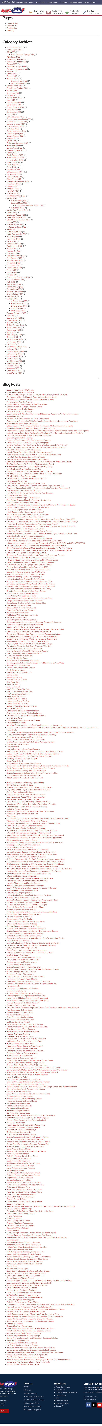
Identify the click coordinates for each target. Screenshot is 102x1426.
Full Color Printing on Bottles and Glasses (23, 1175)
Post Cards (11, 251)
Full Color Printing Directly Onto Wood (22, 1156)
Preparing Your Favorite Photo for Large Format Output (28, 569)
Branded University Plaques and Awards (23, 897)
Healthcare (11, 184)
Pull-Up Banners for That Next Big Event (23, 1003)
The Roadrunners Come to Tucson (20, 1165)
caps (8, 100)
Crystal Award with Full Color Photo (21, 1134)
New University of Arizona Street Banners (23, 749)
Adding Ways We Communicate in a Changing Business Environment (34, 622)
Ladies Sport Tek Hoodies (17, 699)
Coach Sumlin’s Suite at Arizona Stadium (23, 711)
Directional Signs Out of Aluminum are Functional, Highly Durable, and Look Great (39, 1280)
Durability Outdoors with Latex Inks (21, 1005)
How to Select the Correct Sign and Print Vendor (26, 457)
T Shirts (10, 323)
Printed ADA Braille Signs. (17, 658)
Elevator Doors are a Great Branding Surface (24, 1098)
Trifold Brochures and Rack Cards (20, 785)
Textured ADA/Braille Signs (18, 1228)
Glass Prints (11, 179)
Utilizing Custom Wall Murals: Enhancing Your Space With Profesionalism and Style (40, 426)
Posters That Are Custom (17, 679)
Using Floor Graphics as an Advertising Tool (24, 509)
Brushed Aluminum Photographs (20, 1223)
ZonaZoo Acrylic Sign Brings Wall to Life (23, 660)
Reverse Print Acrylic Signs (17, 1268)
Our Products (12, 26)
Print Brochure (12, 260)
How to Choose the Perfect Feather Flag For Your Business (30, 493)
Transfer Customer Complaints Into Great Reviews (26, 591)
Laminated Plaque (14, 215)
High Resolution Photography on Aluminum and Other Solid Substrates (35, 1352)
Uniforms (10, 349)
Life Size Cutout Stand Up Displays (20, 1225)
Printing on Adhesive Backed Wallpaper (22, 1053)
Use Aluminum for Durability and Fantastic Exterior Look (29, 1283)
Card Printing (12, 105)
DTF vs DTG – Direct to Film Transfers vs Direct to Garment (30, 471)
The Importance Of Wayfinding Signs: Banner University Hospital (32, 636)
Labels (9, 212)
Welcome (10, 366)
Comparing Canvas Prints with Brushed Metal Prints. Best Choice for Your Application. (41, 732)
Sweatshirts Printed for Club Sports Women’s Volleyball (29, 646)
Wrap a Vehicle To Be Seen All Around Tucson (25, 517)
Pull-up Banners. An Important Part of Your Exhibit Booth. (29, 1307)
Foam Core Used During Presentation (21, 1194)
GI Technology (12, 172)
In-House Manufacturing (16, 991)
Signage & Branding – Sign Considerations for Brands (28, 459)
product (10, 272)
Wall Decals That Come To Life (19, 672)
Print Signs (11, 265)
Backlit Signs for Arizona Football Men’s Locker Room (28, 514)
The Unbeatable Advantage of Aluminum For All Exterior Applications (34, 837)
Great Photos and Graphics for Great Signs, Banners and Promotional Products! (38, 766)
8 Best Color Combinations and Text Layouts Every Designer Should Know (36, 447)
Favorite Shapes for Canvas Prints (20, 1012)
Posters (10, 253)
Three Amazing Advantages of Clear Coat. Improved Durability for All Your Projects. (39, 548)
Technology (11, 330)
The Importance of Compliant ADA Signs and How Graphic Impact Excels (35, 864)
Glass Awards (12, 176)
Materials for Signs (14, 227)
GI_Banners (11, 174)
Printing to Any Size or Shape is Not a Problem (25, 1051)
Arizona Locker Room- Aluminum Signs (22, 890)
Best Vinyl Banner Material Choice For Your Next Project (29, 632)
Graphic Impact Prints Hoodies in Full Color (24, 967)
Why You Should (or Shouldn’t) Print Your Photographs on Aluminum (34, 725)
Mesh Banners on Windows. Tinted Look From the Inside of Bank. (33, 1314)
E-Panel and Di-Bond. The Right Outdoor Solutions (27, 902)
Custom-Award (13, 126)
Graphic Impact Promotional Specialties (22, 620)
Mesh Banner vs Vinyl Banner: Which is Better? (25, 512)
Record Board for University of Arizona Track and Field (28, 1144)
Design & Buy (12, 23)
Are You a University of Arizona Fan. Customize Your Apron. (30, 952)
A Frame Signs (17, 301)
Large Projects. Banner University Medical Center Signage (29, 644)
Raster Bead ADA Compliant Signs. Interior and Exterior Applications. (34, 634)
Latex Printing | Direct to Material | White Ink (24, 653)
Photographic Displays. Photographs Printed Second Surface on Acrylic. (35, 842)
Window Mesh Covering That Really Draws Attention (28, 641)
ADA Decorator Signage (20, 54)
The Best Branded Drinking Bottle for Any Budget (26, 770)
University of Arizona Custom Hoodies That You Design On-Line (32, 900)
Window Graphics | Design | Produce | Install (24, 407)
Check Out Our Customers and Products (23, 988)
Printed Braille (12, 267)
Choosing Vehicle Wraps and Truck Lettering (24, 737)
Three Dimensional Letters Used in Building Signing (27, 1285)
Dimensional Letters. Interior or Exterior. (22, 840)
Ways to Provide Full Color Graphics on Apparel (26, 574)
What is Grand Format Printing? (19, 411)
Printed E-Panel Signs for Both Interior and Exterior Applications (32, 912)
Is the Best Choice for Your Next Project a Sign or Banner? (29, 531)
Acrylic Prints (16, 200)
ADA (9, 52)
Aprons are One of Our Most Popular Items (24, 1182)
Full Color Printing (14, 1218)
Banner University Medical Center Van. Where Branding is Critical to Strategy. (37, 1070)
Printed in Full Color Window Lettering (22, 1048)
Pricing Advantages (14, 1216)
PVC (8, 282)
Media (9, 229)
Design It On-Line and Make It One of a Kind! (24, 1201)
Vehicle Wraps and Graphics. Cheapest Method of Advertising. (31, 1350)
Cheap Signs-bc (13, 107)
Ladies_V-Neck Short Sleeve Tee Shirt (21, 706)
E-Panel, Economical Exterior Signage (21, 909)
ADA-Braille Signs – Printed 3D (19, 940)
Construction (12, 112)
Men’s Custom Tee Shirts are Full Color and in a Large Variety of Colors (35, 751)
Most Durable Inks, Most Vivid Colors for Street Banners (29, 873)
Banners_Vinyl (12, 85)
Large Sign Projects (14, 217)
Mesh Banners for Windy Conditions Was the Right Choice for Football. (35, 1316)
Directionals (11, 816)
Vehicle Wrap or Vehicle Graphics (20, 847)
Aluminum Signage (14, 62)
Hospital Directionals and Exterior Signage (23, 883)
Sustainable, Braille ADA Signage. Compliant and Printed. (29, 565)
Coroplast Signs (13, 1240)
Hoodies (10, 186)
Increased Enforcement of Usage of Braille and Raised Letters (31, 1347)
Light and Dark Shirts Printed (18, 1022)
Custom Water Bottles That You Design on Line (25, 1062)
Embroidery (11, 145)
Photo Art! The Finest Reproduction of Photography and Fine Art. (32, 524)
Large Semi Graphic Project (17, 1077)
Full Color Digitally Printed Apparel (20, 1300)
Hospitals (10, 188)
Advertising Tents (14, 59)
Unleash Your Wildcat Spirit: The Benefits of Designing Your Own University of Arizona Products (45, 433)
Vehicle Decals (12, 675)
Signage (10, 299)
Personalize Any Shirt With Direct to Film (23, 960)
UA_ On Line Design (15, 718)
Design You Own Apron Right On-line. (22, 948)
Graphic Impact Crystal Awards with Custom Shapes (27, 1137)
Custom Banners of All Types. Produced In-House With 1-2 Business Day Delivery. (40, 550)
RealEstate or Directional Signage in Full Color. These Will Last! (32, 830)
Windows (11, 368)
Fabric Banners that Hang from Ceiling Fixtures (25, 1024)
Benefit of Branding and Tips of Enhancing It (24, 576)
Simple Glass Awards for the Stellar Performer (25, 1139)
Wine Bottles (12, 370)
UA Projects (11, 342)
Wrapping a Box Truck (15, 416)
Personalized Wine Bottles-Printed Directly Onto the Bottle (30, 1211)
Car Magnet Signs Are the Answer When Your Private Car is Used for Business (38, 818)
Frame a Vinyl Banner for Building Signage (23, 1335)
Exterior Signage (13, 150)
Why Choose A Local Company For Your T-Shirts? (26, 478)
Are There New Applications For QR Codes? (24, 490)
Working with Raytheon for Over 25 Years (23, 1163)
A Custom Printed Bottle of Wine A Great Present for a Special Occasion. (35, 861)
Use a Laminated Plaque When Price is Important (26, 797)
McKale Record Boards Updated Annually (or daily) (27, 1247)
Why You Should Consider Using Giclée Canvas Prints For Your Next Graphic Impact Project (43, 1007)
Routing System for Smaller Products (21, 1290)
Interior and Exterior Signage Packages (22, 924)
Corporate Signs (13, 117)
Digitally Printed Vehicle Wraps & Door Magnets (26, 976)
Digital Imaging (13, 133)
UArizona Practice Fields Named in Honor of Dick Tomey (29, 588)
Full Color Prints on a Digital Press (20, 1043)
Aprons (10, 64)
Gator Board (16, 308)
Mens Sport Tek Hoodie (16, 696)
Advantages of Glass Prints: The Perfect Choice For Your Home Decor (34, 474)
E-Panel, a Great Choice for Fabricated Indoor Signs (27, 904)
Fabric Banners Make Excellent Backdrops (23, 1031)
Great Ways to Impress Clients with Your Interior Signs (28, 1094)
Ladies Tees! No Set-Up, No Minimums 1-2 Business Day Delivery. (33, 754)
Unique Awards (13, 1230)
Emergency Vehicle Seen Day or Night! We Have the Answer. (31, 584)
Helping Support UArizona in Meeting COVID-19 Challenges (30, 562)
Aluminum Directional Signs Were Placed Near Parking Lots (30, 811)
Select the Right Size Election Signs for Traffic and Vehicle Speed (32, 854)
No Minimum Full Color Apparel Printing (22, 979)
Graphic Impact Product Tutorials (19, 438)
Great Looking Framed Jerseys (18, 1221)
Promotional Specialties (16, 277)
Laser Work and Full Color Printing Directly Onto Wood (29, 802)
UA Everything (12, 339)
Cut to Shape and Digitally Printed (20, 1278)
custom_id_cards (13, 124)
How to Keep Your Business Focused (21, 596)
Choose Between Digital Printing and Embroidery (26, 1084)
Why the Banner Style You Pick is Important (24, 469)
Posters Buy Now (14, 255)
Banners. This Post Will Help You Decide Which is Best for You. (32, 983)
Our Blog (10, 30)
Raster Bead (11, 284)
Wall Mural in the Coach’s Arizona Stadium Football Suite (29, 598)
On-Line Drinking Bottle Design (19, 1209)
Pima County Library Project (18, 1108)
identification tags (14, 196)
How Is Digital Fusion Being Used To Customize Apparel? (29, 452)
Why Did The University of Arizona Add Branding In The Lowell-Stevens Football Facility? (42, 521)
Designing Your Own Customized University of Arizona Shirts (31, 428)
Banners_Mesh (17, 81)
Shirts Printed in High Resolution (20, 1017)
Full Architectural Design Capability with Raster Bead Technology (32, 866)
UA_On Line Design (14, 346)
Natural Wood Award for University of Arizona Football (28, 1142)
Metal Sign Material (14, 234)
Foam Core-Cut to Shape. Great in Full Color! (24, 1189)
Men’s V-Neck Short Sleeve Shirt (19, 691)
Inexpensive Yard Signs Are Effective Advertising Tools (28, 1362)
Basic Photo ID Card (15, 761)
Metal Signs (15, 311)
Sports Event (12, 318)
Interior (9, 198)
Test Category (12, 334)
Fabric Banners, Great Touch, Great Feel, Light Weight (28, 1000)
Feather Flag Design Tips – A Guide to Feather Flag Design (30, 466)
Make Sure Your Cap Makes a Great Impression (25, 1185)
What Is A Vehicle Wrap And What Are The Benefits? (28, 849)
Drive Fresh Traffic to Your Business (21, 610)
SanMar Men (12, 289)
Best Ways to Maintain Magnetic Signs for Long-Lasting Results (32, 397)
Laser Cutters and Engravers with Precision (24, 1292)
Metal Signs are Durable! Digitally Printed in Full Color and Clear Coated (35, 835)
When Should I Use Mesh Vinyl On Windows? (25, 529)
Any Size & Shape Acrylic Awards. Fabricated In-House (28, 790)
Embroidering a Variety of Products (20, 392)
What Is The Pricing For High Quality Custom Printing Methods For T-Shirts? (37, 445)
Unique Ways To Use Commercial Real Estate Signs (27, 404)
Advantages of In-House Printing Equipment (24, 713)
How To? (10, 191)
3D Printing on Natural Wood (18, 1113)
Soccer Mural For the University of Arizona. (23, 627)
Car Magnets (12, 102)
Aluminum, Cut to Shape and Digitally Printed (25, 624)
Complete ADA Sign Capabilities (19, 893)
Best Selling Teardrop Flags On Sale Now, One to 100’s (29, 500)
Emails (9, 141)
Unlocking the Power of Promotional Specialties (25, 536)
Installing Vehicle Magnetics (18, 809)
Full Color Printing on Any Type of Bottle (23, 1302)
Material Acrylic (13, 224)
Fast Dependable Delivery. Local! (19, 1010)
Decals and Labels (14, 131)
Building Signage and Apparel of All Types (23, 926)
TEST (9, 332)
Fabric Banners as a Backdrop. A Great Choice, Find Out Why (31, 768)
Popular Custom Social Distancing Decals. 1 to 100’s (27, 567)
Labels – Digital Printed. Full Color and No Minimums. (28, 507)
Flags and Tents (13, 157)
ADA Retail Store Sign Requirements (21, 476)
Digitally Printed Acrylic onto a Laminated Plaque (26, 794)
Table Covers (12, 327)
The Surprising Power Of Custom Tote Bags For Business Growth (33, 969)
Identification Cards (14, 677)
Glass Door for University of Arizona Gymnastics (26, 739)
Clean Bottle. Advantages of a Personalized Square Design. (30, 1060)
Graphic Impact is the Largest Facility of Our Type (26, 995)
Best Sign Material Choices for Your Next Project (26, 572)
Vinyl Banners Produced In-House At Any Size (25, 933)
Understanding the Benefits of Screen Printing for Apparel (29, 538)
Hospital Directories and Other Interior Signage (25, 885)
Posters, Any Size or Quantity (18, 1034)
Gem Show (11, 169)
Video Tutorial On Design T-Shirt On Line (23, 497)
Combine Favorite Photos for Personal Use (23, 775)
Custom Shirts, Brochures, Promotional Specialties (26, 928)
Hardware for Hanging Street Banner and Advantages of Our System (34, 871)
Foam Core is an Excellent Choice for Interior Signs (26, 825)
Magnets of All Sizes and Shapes (20, 1177)
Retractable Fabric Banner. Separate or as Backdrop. (27, 1027)
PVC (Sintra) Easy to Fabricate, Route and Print (25, 1252)
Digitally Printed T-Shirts (16, 1199)
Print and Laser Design (16, 1122)
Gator (9, 167)
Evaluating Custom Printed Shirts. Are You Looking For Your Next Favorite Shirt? (38, 488)
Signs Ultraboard (13, 687)
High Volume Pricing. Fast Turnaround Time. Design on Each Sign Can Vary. (37, 1237)
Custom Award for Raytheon (18, 1161)
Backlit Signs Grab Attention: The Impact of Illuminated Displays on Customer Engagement (42, 414)
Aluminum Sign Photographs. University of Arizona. (27, 821)
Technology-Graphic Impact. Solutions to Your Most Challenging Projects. (35, 555)
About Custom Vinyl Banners (18, 665)
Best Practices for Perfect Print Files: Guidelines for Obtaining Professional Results (39, 462)
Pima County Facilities (15, 1170)
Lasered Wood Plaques (16, 220)
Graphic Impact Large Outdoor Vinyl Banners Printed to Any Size (32, 773)
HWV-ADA (11, 193)
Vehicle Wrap (12, 354)
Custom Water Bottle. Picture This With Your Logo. (27, 1065)
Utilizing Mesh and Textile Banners (20, 409)
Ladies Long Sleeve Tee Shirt (18, 701)
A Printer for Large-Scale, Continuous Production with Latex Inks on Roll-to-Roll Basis (41, 1304)
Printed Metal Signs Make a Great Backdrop (24, 914)
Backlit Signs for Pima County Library (21, 1058)
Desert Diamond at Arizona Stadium (21, 667)
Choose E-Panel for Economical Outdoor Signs (25, 907)
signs (9, 315)
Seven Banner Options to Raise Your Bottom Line (26, 603)
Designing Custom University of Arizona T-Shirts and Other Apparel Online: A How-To (41, 526)
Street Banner (12, 320)
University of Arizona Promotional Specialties (24, 648)
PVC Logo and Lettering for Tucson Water (23, 1079)
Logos (9, 222)
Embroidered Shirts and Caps (18, 1187)
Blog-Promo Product (15, 88)
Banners (10, 78)
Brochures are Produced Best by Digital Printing (25, 782)
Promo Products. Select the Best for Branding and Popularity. (31, 557)
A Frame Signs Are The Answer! (19, 402)
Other (9, 241)
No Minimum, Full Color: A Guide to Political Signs (26, 857)
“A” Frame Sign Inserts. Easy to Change (22, 1345)
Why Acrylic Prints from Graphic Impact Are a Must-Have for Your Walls (35, 663)
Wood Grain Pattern (15, 1323)
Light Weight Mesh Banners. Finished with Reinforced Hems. (31, 1328)
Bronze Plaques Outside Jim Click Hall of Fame (25, 1146)
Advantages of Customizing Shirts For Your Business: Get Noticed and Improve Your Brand (42, 421)
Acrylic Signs (12, 50)
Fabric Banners (17, 83)
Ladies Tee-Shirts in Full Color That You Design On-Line (29, 756)
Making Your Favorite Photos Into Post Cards (24, 1041)
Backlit (9, 74)
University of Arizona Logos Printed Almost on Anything (29, 895)
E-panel (10, 138)
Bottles (10, 90)
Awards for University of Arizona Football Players (26, 1151)
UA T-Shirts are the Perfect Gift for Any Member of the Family (31, 945)
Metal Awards (12, 232)
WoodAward (12, 373)
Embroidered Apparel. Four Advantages (22, 423)
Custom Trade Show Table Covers (20, 390)
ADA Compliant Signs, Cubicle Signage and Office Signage (30, 878)
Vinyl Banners (12, 361)
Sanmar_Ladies (13, 291)
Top (98, 36)
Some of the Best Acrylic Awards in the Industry (26, 1089)
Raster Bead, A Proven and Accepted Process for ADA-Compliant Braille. (35, 938)
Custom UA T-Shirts (15, 121)
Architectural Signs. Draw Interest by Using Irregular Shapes (30, 1321)
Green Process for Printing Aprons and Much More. (27, 950)
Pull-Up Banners (13, 279)
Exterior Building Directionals (18, 1110)
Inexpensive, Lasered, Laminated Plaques (23, 799)
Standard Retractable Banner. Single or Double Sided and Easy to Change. (36, 1309)
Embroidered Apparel (15, 143)
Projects (10, 275)
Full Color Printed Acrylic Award (19, 655)
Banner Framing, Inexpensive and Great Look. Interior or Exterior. (32, 1338)
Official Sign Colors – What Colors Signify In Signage (28, 442)
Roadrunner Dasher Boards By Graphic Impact (25, 1046)
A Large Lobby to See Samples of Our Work (24, 993)
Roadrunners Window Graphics (19, 1106)
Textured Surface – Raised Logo (19, 1326)
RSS (20, 47)
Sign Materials (12, 294)
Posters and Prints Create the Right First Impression (27, 881)
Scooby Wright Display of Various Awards (23, 1127)
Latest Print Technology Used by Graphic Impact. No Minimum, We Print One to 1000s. (41, 505)
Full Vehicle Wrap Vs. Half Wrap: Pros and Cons (26, 483)
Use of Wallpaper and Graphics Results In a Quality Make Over (31, 888)
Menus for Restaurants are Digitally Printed (24, 1254)
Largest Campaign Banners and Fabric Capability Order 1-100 (31, 852)
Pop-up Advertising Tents (17, 495)
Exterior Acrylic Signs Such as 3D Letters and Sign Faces (29, 787)
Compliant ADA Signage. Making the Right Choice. (26, 553)
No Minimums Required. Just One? (20, 1019)
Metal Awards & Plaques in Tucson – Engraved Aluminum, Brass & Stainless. (37, 395)
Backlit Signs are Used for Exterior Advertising (25, 1261)
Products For (12, 28)
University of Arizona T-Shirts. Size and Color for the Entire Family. (33, 943)
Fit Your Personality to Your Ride (19, 916)
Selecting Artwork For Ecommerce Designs (23, 450)
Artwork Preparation (15, 69)
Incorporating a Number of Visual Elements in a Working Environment (34, 541)
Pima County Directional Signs (19, 1103)
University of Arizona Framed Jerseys (21, 1130)
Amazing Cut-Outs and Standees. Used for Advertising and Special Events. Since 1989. (41, 519)
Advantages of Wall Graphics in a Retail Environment (28, 418)
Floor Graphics (12, 160)
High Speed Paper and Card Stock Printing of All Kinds (28, 981)
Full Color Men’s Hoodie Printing (19, 1055)
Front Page (11, 164)
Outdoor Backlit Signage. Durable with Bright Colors (27, 1259)
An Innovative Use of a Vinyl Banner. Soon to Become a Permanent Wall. (35, 629)
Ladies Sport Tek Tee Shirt (17, 703)
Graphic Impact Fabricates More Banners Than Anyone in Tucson (32, 931)
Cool (8, 114)
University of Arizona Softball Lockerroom (23, 1242)
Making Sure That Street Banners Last (22, 1343)
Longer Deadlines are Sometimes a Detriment (24, 600)
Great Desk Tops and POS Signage (20, 1197)
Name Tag (11, 236)
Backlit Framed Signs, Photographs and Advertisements (29, 1256)
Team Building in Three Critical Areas (21, 608)
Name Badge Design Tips (17, 481)
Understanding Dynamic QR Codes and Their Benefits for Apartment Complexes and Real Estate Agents (48, 430)
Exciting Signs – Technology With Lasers (23, 1364)
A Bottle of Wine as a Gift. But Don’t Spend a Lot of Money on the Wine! (36, 859)
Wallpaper (15, 208)
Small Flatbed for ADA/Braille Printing (22, 1288)
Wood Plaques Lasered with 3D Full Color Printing (27, 806)
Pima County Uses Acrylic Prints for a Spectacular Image (29, 1331)
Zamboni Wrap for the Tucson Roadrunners (24, 1244)
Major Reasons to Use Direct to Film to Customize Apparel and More (34, 454)
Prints (9, 270)
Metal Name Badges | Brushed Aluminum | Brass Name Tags (31, 1115)
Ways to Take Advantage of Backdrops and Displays (27, 651)
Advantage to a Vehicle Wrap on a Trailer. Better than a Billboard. (32, 1072)
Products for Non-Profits (16, 723)
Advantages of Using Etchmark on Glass (23, 593)
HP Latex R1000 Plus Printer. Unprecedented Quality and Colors (32, 560)
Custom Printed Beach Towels (19, 964)
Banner (9, 76)
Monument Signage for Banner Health (22, 1101)
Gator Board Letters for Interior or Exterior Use (25, 1276)
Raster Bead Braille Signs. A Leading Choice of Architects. (30, 1319)
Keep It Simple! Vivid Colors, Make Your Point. (25, 778)
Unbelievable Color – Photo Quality (20, 1213)
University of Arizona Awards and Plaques (23, 720)
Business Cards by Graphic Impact (20, 1036)
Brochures (11, 93)
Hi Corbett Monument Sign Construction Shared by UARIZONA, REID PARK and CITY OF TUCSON (46, 543)
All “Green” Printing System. (18, 1015)
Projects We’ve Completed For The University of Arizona (29, 440)
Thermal (10, 337)
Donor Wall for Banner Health (19, 1149)
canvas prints (12, 97)
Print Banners (12, 258)
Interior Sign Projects (15, 210)
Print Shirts (11, 263)
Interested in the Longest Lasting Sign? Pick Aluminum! (29, 833)
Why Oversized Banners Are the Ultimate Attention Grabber (30, 399)
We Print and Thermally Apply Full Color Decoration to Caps (30, 742)
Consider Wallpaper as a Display (19, 1096)
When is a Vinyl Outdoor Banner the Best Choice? (26, 715)
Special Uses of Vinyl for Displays (20, 919)
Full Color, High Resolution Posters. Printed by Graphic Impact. (31, 1232)
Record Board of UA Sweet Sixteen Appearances (26, 1125)
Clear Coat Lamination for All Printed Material (25, 1297)
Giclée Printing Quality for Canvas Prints (22, 1295)
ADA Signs (11, 57)
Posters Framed (13, 746)
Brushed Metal (17, 203)
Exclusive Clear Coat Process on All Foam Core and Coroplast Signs (33, 823)
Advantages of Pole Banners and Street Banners (26, 1311)
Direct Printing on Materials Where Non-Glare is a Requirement (31, 639)
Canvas (10, 95)
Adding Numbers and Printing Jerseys (21, 962)
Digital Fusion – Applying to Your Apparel (23, 502)
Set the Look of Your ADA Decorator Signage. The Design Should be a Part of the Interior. (42, 1086)
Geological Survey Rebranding (19, 1091)
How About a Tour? (14, 986)
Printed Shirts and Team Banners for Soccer (24, 957)
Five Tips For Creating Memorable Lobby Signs (25, 1357)
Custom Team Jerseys (15, 1204)
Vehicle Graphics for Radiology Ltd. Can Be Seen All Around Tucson (33, 1067)
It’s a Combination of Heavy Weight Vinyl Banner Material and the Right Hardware (39, 869)
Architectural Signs (14, 66)
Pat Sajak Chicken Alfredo (17, 617)
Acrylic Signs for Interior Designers (20, 792)
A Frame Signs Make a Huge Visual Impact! (24, 763)
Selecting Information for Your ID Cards (22, 758)
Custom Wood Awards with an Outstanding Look (26, 1120)
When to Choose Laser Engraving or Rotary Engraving (28, 1118)
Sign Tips (10, 296)
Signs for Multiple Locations (18, 1340)
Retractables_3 (13, 287)
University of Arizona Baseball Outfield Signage (25, 579)
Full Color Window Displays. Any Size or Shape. (26, 921)
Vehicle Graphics (13, 351)
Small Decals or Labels (16, 670)
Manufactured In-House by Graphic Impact (23, 1173)
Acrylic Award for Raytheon (18, 1153)
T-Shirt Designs (13, 325)
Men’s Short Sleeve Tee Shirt (18, 689)
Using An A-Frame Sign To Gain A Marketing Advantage (29, 435)
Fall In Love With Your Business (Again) (22, 615)
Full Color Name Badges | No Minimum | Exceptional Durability (31, 734)
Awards (10, 71)
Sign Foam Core (13, 682)
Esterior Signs (12, 148)
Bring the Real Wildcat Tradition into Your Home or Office (29, 581)
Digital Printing (13, 136)
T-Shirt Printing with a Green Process (21, 972)
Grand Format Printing (15, 181)
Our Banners (12, 244)
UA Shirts (11, 344)
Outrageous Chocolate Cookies (19, 605)
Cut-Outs (10, 129)
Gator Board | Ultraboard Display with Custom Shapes (28, 1271)
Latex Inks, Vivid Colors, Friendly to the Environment (27, 998)
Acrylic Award (12, 47)
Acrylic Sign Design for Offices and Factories (24, 1264)
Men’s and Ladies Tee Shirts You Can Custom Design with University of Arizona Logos (41, 1206)
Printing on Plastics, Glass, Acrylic (20, 974)
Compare (10, 109)
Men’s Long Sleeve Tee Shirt (18, 694)
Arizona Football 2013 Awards (19, 1158)
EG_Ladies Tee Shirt (15, 708)
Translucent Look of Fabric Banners (21, 1029)
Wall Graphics (12, 363)
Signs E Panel (12, 684)
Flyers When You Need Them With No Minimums (26, 1039)
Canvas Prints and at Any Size (18, 1180)
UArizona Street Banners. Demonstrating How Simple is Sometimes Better (36, 545)
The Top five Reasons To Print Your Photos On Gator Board (30, 464)
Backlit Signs (16, 303)
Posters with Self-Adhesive (17, 744)
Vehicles (10, 358)
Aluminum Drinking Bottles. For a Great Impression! (27, 1355)
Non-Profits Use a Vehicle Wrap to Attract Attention (27, 1074)
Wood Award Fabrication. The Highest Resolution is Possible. (31, 804)
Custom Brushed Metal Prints (27, 205)
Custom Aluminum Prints (17, 119)
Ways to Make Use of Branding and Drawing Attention (28, 1082)
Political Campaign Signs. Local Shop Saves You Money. (29, 1235)
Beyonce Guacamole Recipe (17, 612)
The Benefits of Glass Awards (19, 1132)
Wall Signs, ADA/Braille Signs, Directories (23, 845)
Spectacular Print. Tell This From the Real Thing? (26, 1273)
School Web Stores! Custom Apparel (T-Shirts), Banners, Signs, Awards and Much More (42, 533)
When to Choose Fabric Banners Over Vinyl (24, 1333)
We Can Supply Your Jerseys (18, 955)
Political (10, 248)
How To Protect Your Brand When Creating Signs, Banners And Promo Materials (38, 1359)
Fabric (9, 153)
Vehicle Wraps (12, 356)
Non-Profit (11, 239)
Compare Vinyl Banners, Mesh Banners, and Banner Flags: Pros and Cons (35, 486)
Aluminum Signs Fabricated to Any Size (22, 814)
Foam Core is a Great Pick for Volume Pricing (24, 1192)
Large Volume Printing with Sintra (20, 1249)
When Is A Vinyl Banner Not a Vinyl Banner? (24, 936)
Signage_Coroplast (14, 313)
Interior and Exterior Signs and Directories (23, 876)
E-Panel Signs (16, 306)
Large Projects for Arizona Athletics (21, 1168)
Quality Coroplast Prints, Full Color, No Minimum (26, 828)
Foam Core (11, 162)
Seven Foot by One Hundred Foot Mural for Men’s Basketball (31, 586)
